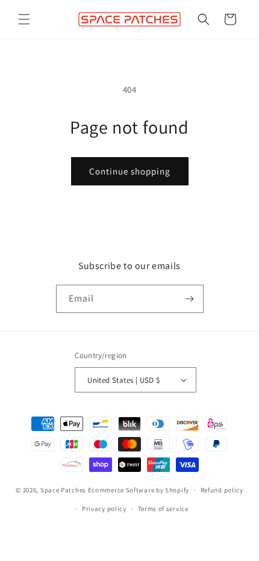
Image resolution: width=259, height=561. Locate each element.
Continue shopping (129, 171)
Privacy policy (104, 508)
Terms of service (163, 508)
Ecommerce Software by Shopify (138, 490)
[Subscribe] (189, 299)
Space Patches (63, 490)
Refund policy (222, 490)
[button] (24, 19)
